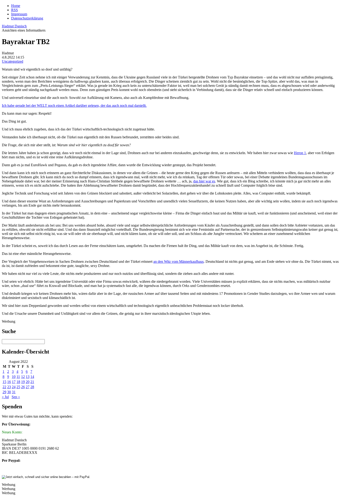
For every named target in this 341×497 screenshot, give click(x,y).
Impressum (19, 14)
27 (27, 387)
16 (9, 382)
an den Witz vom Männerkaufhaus (178, 261)
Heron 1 (300, 153)
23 (9, 387)
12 (23, 377)
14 (32, 377)
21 (32, 382)
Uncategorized (12, 61)
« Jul (5, 397)
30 (9, 392)
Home (15, 6)
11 (18, 377)
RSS (14, 10)
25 (18, 387)
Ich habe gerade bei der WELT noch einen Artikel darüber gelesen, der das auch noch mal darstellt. (74, 105)
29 (4, 392)
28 (32, 387)
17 (14, 382)
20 (27, 382)
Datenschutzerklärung (27, 18)
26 (23, 387)
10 (14, 377)
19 (23, 382)
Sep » (16, 397)
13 (27, 377)
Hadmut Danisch (14, 26)
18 (18, 382)
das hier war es (204, 181)
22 (4, 387)
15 (4, 382)
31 (14, 392)
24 (14, 387)
